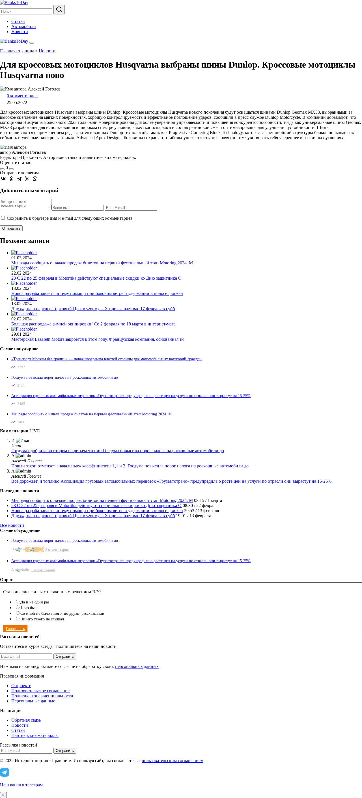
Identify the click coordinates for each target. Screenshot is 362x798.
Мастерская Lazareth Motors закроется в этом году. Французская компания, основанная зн (97, 339)
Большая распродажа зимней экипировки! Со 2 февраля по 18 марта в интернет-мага (93, 324)
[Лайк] (2, 169)
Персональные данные (33, 700)
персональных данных (137, 666)
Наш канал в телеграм (21, 784)
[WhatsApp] (35, 178)
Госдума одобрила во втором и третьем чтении (57, 450)
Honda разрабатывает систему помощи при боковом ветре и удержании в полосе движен (97, 293)
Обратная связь (26, 720)
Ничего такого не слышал (42, 619)
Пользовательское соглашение (40, 690)
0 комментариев (22, 95)
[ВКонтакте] (3, 178)
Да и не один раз (34, 602)
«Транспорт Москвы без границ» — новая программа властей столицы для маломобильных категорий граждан (106, 359)
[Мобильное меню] (31, 43)
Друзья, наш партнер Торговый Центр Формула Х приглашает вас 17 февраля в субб (93, 308)
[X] (27, 178)
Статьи (18, 21)
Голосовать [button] (15, 629)
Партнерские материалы (35, 735)
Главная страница (17, 50)
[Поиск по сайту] (59, 9)
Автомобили (23, 26)
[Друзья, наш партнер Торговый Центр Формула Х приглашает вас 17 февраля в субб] (24, 298)
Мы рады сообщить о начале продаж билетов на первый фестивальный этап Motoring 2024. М (102, 262)
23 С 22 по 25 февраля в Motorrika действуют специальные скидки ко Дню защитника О (96, 278)
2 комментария (57, 549)
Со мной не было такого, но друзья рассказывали (62, 613)
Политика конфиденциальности (42, 695)
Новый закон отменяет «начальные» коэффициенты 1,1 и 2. (69, 465)
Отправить (65, 656)
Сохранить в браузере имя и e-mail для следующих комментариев (70, 218)
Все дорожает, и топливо (36, 481)
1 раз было (29, 608)
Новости (19, 31)
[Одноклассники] (11, 178)
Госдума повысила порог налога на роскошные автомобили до (64, 377)
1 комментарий (43, 570)
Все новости (12, 525)
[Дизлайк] (11, 169)
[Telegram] (19, 178)
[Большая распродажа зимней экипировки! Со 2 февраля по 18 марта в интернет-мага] (24, 313)
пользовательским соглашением (172, 760)
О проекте (21, 685)
